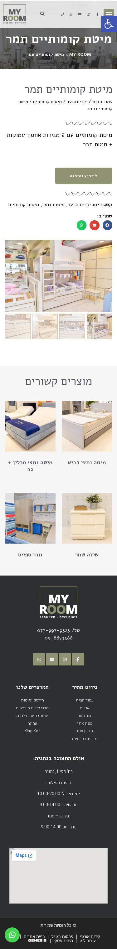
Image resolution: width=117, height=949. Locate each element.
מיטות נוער (53, 204)
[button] (109, 14)
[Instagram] (88, 14)
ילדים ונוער (77, 101)
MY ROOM (80, 54)
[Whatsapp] (71, 14)
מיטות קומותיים (47, 101)
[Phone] (62, 14)
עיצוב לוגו (88, 940)
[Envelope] (80, 14)
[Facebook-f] (97, 14)
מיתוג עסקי (63, 940)
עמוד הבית (102, 101)
